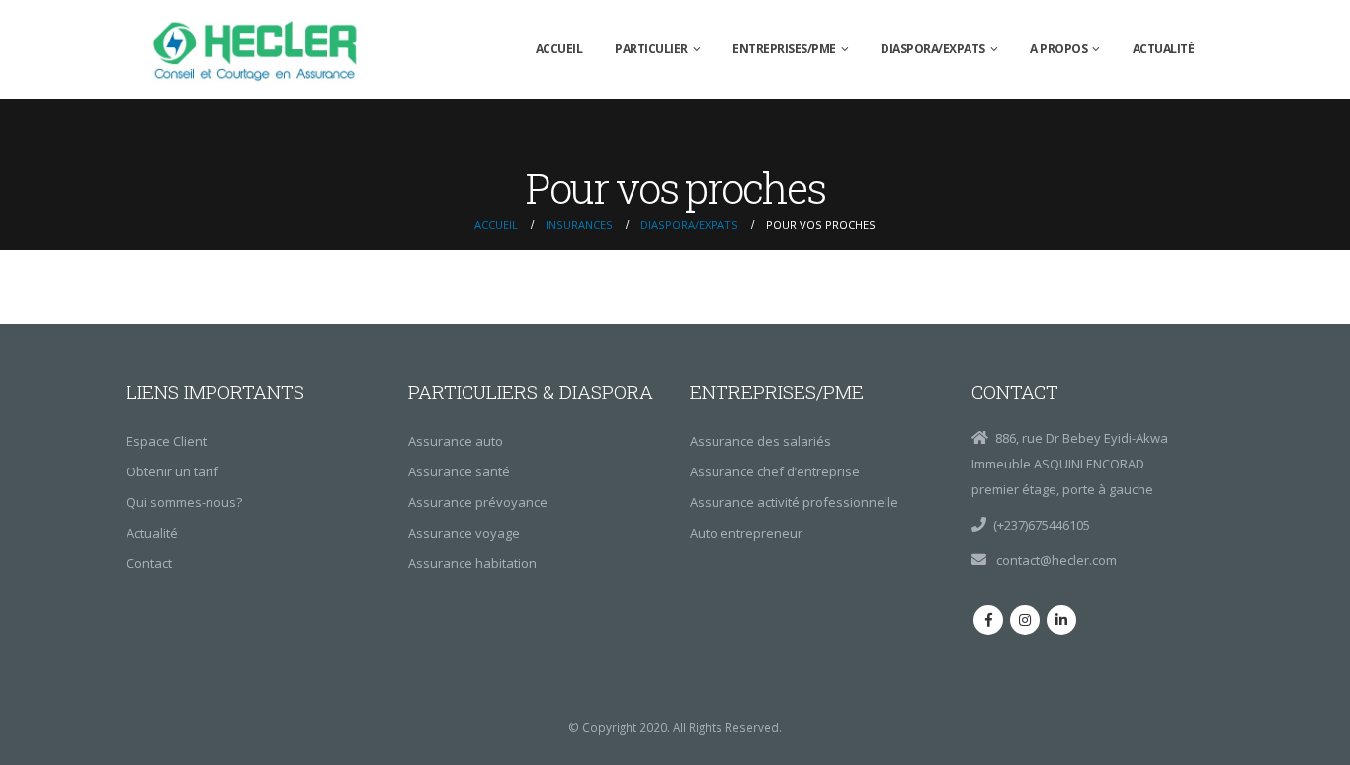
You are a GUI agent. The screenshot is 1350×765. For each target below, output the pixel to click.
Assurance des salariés (760, 441)
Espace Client (167, 441)
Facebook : (988, 620)
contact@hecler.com (1055, 560)
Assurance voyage (464, 533)
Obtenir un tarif (172, 471)
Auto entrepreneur (746, 533)
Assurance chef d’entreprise (775, 471)
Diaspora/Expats (933, 49)
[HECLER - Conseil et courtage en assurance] (260, 49)
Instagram (1025, 620)
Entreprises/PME (784, 49)
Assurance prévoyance (478, 502)
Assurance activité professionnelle (794, 502)
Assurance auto (455, 441)
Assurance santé (459, 471)
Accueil (559, 49)
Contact (149, 563)
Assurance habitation (472, 563)
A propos (1058, 49)
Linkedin (1061, 620)
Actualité (1164, 49)
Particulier (651, 49)
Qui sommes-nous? (184, 502)
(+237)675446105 (1041, 525)
